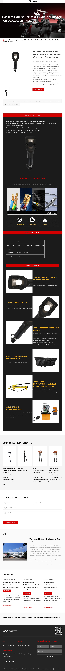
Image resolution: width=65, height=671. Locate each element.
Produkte (11, 40)
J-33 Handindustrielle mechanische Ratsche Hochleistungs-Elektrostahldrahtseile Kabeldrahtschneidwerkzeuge (40, 475)
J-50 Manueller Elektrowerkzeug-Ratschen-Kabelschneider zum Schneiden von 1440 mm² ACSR (55, 473)
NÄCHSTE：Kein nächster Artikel (11, 104)
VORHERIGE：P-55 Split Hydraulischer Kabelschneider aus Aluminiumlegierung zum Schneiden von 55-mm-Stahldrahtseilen (32, 101)
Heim (6, 40)
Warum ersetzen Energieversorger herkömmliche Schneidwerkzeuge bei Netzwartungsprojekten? (51, 585)
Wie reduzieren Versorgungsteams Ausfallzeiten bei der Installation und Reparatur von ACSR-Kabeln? (32, 585)
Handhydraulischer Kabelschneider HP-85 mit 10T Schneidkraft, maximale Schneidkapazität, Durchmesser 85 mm (9, 476)
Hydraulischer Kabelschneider (24, 40)
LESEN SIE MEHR (7, 605)
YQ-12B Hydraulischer (22, 469)
